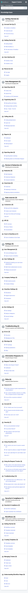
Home (2, 5)
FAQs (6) (8, 379)
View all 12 (6, 491)
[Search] (25, 8)
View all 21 (6, 400)
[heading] (14, 24)
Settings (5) (9, 244)
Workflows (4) (10, 517)
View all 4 (6, 146)
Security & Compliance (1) (14, 498)
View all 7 (6, 36)
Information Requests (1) (14, 356)
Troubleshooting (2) (12, 326)
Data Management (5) (13, 81)
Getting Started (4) (12, 19)
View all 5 (6, 128)
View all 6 (6, 52)
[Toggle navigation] (26, 2)
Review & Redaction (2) (13, 165)
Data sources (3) (11, 198)
